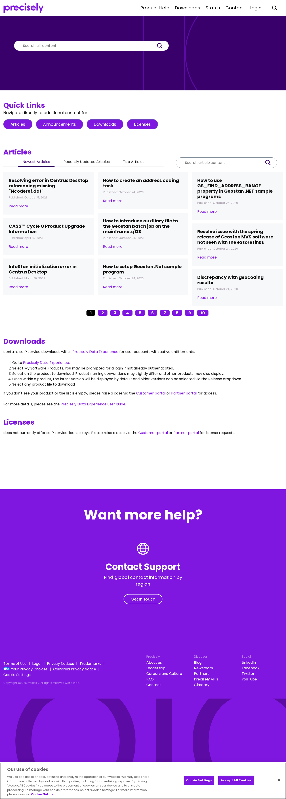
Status (213, 8)
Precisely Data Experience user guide (93, 404)
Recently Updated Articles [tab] (86, 161)
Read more (18, 206)
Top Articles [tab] (133, 161)
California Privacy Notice (74, 669)
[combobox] (84, 46)
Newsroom (203, 668)
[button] (162, 46)
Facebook (250, 668)
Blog (198, 662)
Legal (36, 663)
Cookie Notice (42, 794)
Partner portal (184, 393)
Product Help (154, 8)
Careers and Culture (164, 673)
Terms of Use (15, 663)
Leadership (156, 668)
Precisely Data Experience (95, 351)
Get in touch (143, 599)
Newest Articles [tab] (36, 161)
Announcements (59, 124)
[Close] (279, 780)
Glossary (201, 684)
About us (154, 662)
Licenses (142, 124)
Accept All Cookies (236, 780)
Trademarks (90, 663)
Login (255, 8)
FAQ (150, 679)
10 (203, 313)
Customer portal (151, 393)
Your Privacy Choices (29, 669)
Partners (201, 673)
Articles (18, 124)
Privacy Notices (60, 663)
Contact (234, 8)
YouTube (249, 679)
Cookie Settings (17, 674)
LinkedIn (249, 662)
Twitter (248, 673)
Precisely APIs (206, 679)
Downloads (187, 8)
